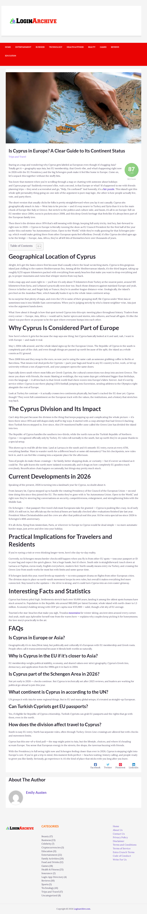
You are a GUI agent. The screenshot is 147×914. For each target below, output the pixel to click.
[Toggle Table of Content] (37, 246)
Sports (44, 884)
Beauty (45, 836)
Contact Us (119, 833)
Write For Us (119, 859)
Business (46, 840)
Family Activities (50, 858)
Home (116, 826)
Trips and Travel (17, 156)
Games (45, 865)
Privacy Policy (120, 837)
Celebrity (46, 843)
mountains (74, 612)
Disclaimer (118, 841)
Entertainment (49, 854)
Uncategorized (49, 895)
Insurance (46, 873)
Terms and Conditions (124, 844)
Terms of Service (122, 848)
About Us (117, 830)
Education (47, 851)
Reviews (45, 880)
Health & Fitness (50, 869)
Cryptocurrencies (51, 847)
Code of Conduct (122, 855)
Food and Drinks (50, 862)
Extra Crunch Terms (123, 852)
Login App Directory (52, 877)
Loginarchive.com (82, 909)
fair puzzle (108, 189)
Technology (47, 887)
